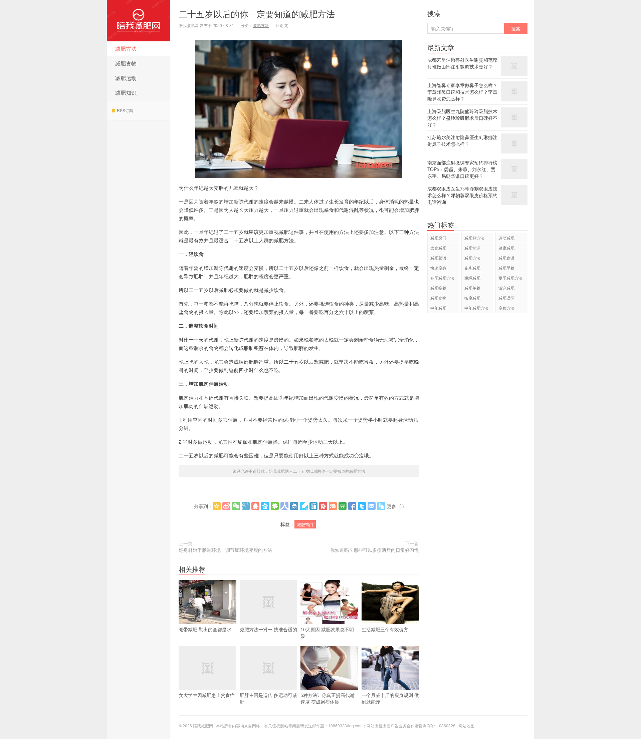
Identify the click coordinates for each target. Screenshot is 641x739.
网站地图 (466, 725)
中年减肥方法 (476, 308)
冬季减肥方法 (442, 278)
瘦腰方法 (506, 308)
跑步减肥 (472, 268)
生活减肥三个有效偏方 (385, 629)
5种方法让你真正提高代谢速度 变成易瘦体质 (327, 698)
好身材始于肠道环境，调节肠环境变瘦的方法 (225, 549)
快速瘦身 (438, 268)
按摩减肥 (472, 298)
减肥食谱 (506, 258)
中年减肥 (438, 308)
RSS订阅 (125, 110)
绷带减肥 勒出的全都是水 (205, 629)
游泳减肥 (506, 288)
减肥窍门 (305, 524)
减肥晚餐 (438, 288)
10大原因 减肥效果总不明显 (327, 632)
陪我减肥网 (138, 20)
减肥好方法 (474, 238)
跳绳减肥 (472, 278)
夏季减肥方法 (510, 278)
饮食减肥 (438, 248)
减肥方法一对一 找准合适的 (268, 629)
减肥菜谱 (438, 258)
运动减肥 (506, 238)
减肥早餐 (506, 268)
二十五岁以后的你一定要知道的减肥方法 (257, 13)
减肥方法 (126, 48)
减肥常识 (472, 248)
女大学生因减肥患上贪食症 (207, 695)
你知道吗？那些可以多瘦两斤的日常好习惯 (374, 549)
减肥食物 (126, 63)
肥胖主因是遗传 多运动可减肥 (268, 698)
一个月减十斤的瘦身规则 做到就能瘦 (390, 698)
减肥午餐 (472, 288)
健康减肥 (506, 248)
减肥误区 (506, 298)
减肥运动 (126, 78)
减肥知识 (126, 92)
